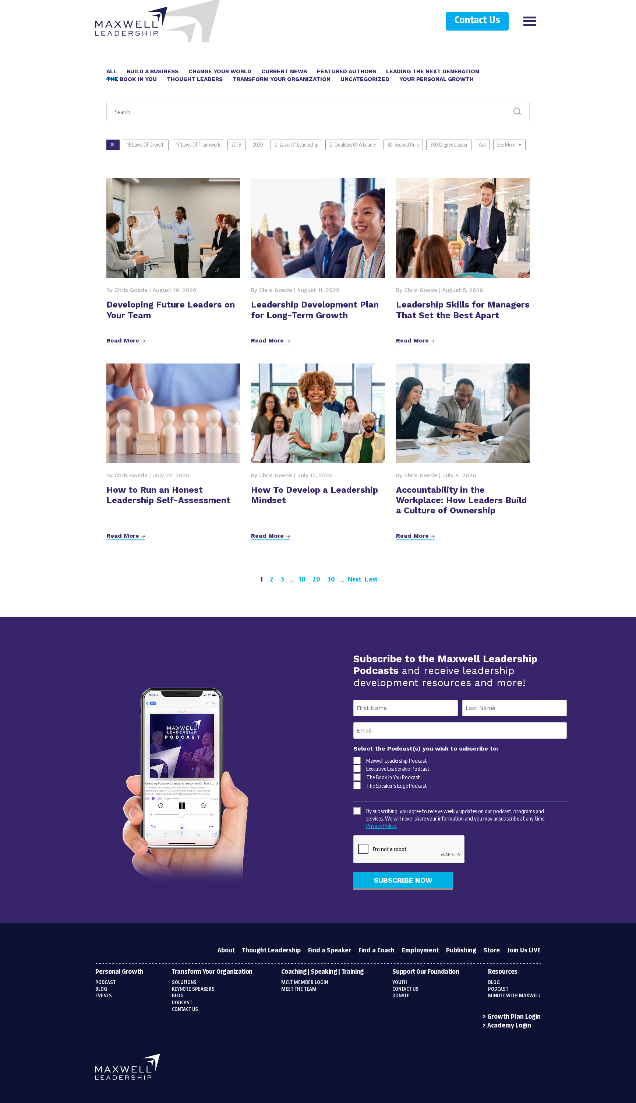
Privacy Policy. (381, 825)
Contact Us (477, 20)
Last (371, 579)
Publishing (461, 950)
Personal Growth (119, 972)
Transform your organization (212, 972)
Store (492, 950)
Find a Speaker (329, 950)
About (226, 950)
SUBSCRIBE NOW (403, 880)
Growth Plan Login (514, 1017)
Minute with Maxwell (514, 996)
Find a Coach (376, 950)
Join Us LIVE (524, 950)
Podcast (105, 982)
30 (331, 579)
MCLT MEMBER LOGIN (304, 982)
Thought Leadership (271, 950)
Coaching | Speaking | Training (322, 972)
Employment (420, 950)
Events (103, 996)
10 (302, 579)
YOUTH (399, 982)
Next (354, 579)
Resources (502, 972)
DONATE (400, 996)
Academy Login (509, 1026)
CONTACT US (405, 989)
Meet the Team (299, 989)
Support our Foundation (425, 972)
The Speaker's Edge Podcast (396, 785)
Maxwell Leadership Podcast (396, 760)
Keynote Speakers (193, 989)
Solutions (184, 982)
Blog (101, 989)
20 (316, 579)
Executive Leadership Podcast (398, 768)
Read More (123, 340)
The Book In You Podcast (393, 777)
